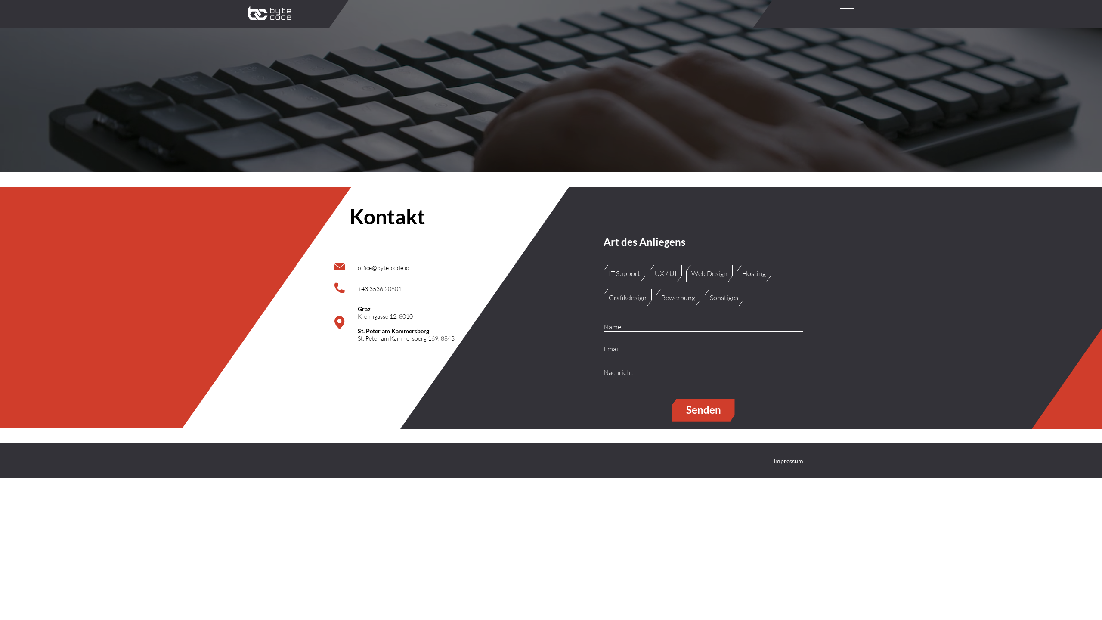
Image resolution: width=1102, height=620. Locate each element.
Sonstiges (724, 297)
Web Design (709, 273)
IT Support (624, 273)
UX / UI (666, 273)
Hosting (754, 273)
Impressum (788, 461)
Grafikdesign (628, 297)
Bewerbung (678, 297)
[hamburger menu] (847, 14)
